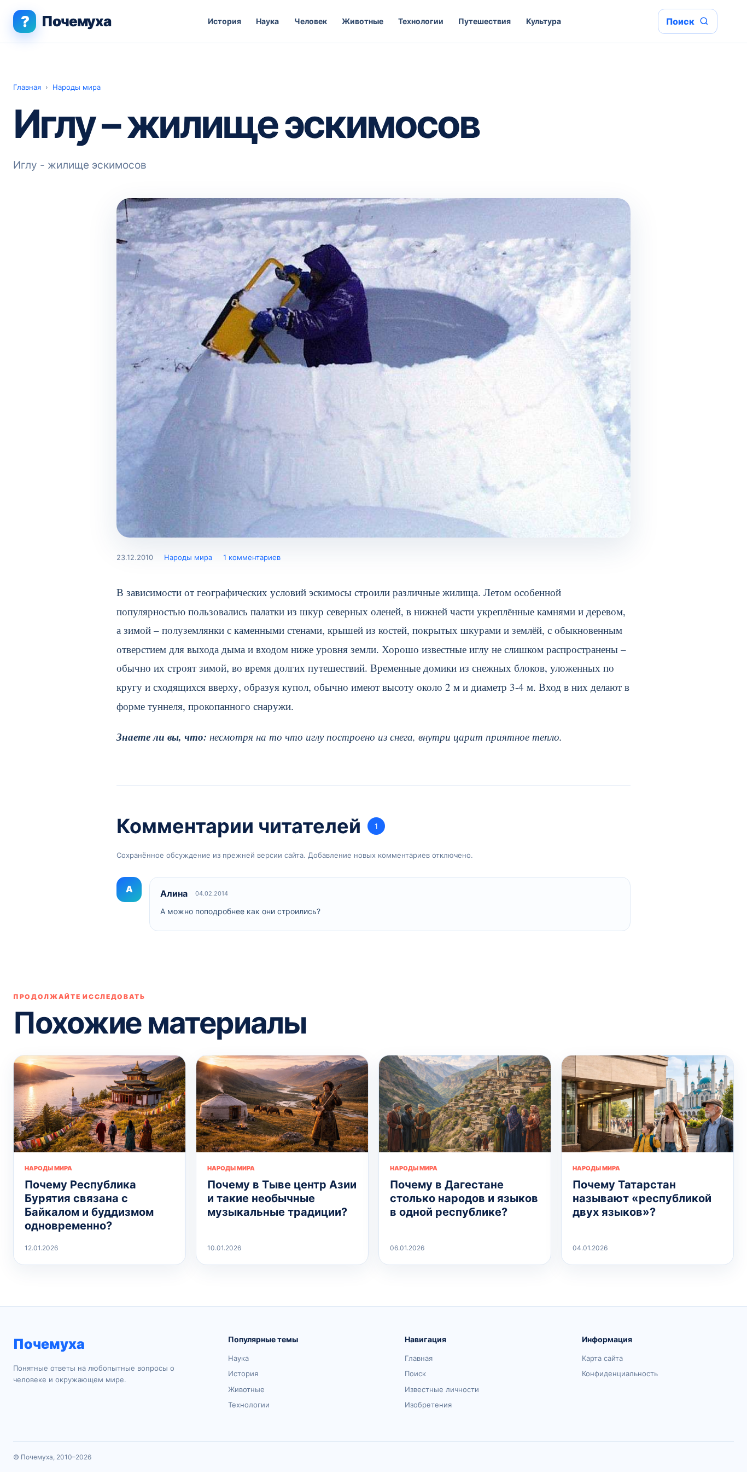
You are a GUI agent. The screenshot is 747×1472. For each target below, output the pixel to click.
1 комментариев (252, 557)
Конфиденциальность (620, 1373)
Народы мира (76, 87)
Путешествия (484, 21)
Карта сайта (602, 1358)
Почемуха (49, 1344)
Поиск (415, 1373)
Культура (543, 21)
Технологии (420, 21)
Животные (362, 21)
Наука (267, 21)
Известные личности (442, 1389)
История (224, 21)
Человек (310, 21)
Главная (27, 87)
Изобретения (428, 1404)
